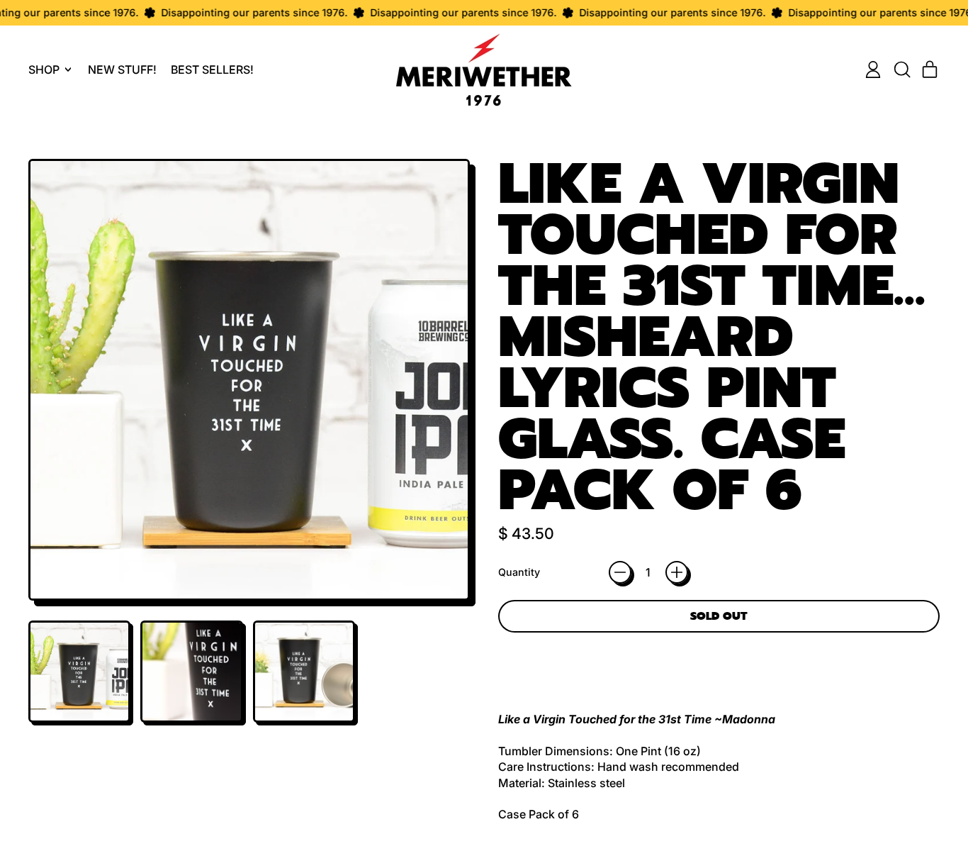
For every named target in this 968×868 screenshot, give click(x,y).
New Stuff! (122, 69)
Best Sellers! (212, 69)
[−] (620, 572)
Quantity (519, 572)
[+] (676, 572)
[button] (901, 69)
